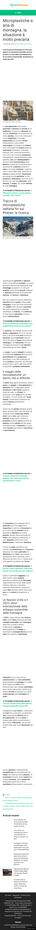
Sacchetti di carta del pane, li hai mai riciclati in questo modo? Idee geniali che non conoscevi (18, 806)
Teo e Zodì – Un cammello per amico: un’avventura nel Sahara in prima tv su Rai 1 (21, 835)
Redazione (16, 895)
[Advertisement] (18, 81)
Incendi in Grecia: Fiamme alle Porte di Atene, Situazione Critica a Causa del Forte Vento (21, 884)
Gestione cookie (31, 928)
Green (7, 795)
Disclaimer (18, 897)
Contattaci (18, 918)
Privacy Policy (25, 895)
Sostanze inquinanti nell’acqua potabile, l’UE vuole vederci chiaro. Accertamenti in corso (16, 478)
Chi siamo (8, 895)
